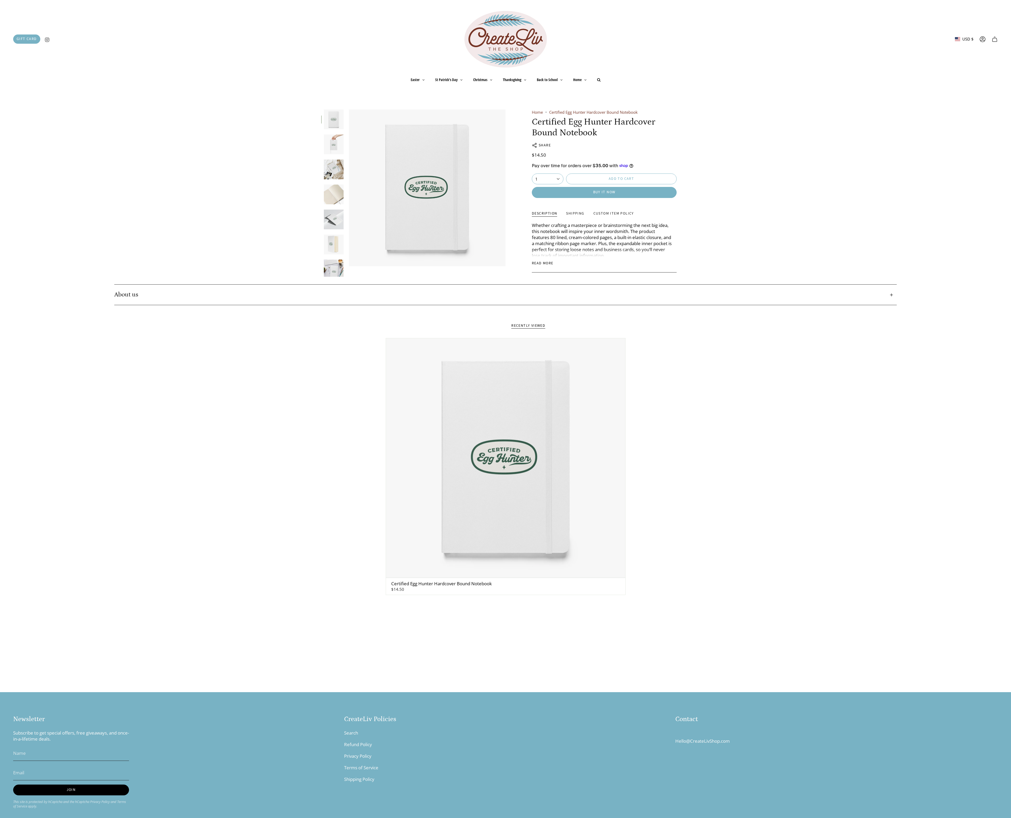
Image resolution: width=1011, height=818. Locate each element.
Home (537, 112)
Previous (349, 188)
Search (351, 733)
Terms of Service (361, 768)
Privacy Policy (100, 802)
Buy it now (604, 192)
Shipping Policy (359, 779)
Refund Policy (358, 744)
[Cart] (995, 39)
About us (126, 294)
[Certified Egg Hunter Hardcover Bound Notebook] (505, 458)
